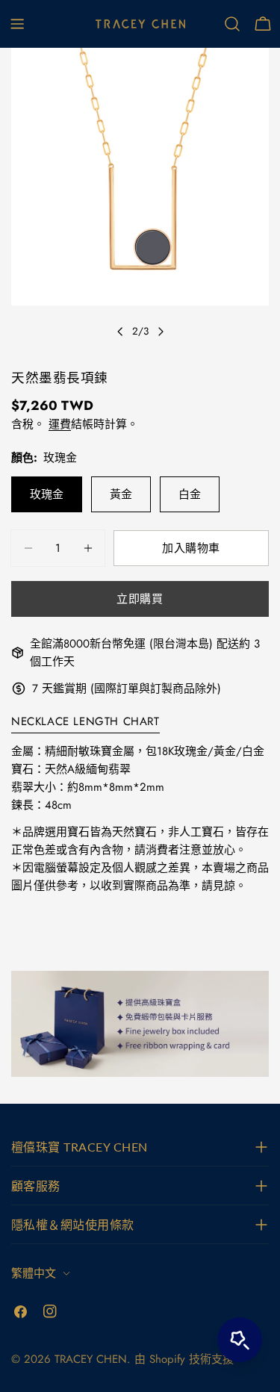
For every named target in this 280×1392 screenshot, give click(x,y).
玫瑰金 (46, 494)
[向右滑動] (160, 332)
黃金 (121, 494)
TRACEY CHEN (91, 1359)
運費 (60, 424)
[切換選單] (17, 24)
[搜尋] (232, 24)
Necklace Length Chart (85, 721)
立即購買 (139, 599)
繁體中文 (33, 1273)
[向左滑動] (120, 332)
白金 (189, 494)
